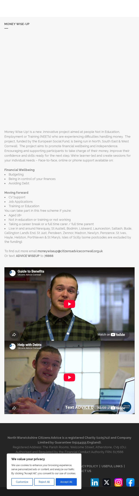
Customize (22, 482)
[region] (44, 471)
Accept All (66, 482)
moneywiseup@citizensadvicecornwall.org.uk (70, 251)
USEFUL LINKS (112, 466)
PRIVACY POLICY (86, 466)
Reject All (44, 482)
